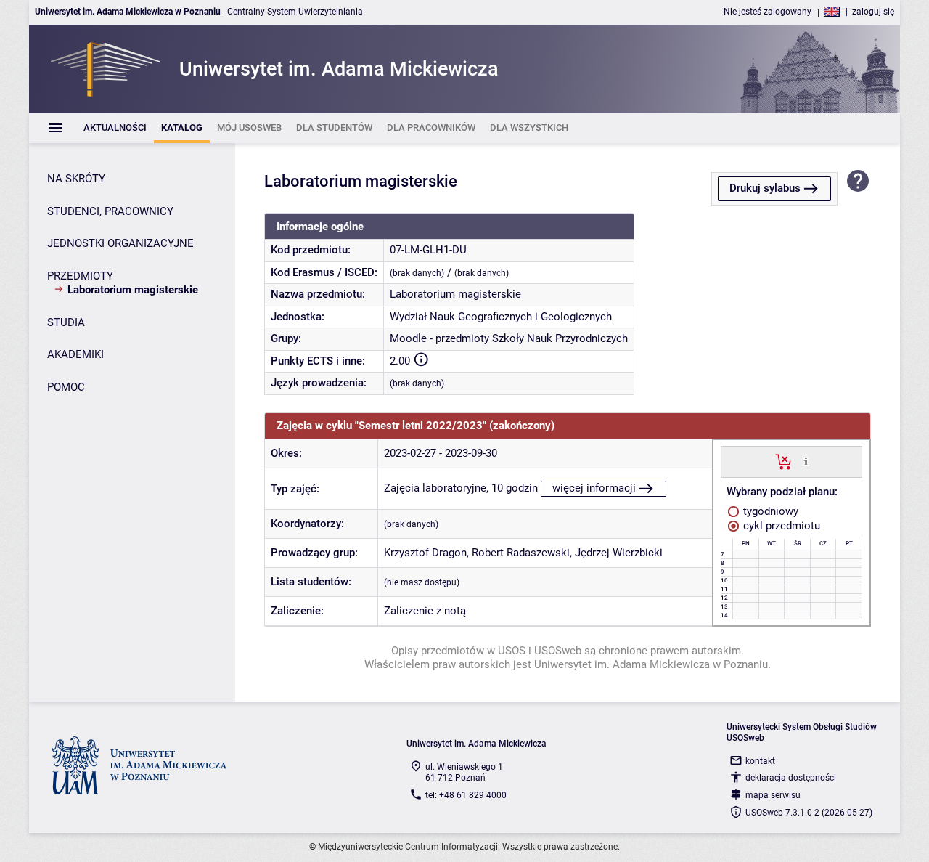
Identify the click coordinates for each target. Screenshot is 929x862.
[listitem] (115, 128)
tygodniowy (769, 511)
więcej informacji (594, 488)
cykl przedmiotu (780, 525)
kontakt (760, 761)
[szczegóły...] (806, 461)
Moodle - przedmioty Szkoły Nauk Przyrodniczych (509, 338)
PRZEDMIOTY (80, 275)
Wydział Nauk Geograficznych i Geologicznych (501, 316)
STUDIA (66, 322)
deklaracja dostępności (790, 778)
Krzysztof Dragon (425, 552)
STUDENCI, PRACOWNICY (110, 211)
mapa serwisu (773, 795)
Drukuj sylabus (765, 188)
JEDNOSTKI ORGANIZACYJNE (120, 243)
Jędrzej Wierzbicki (619, 552)
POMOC (66, 387)
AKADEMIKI (75, 354)
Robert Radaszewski (521, 552)
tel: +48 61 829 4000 (466, 795)
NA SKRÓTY (76, 178)
